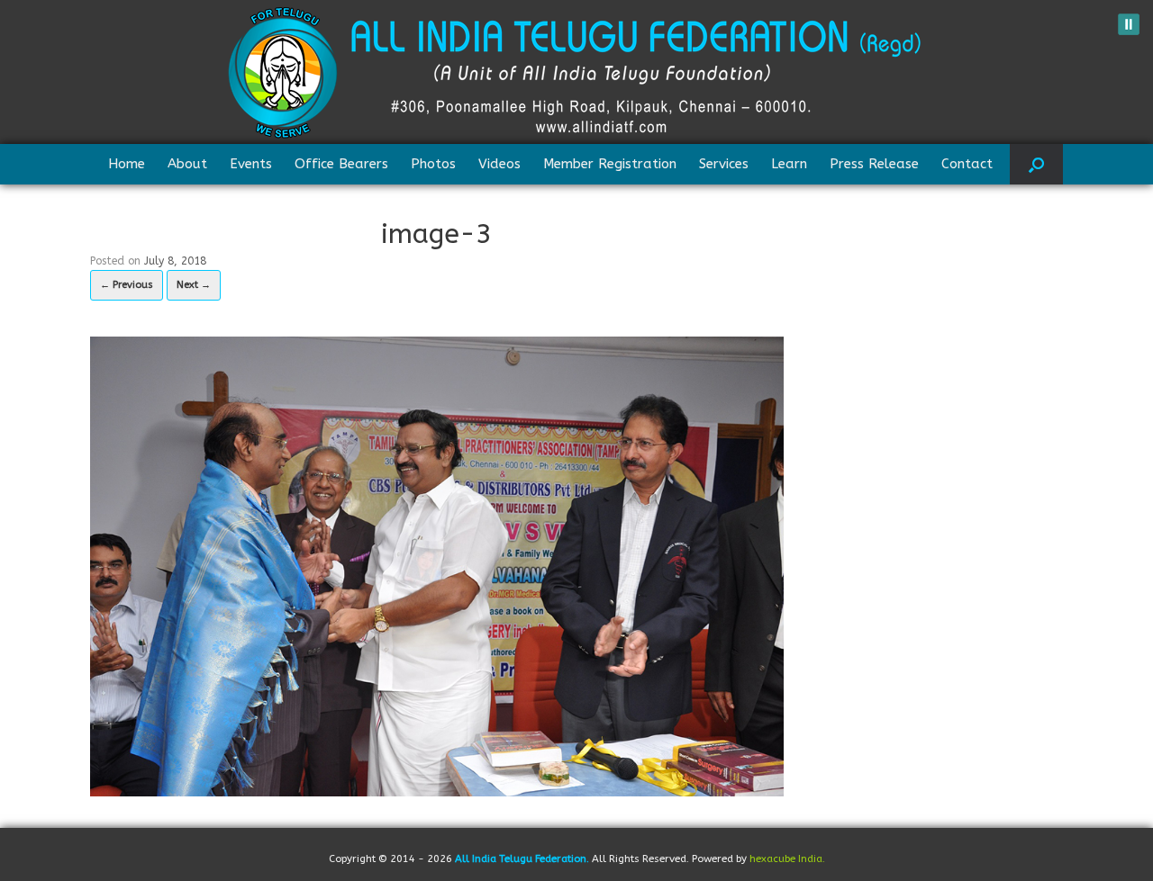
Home (126, 164)
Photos (433, 164)
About (187, 164)
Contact (967, 164)
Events (251, 164)
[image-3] (437, 564)
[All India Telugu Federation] (576, 71)
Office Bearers (341, 164)
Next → (194, 285)
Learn (789, 164)
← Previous (126, 285)
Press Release (874, 164)
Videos (499, 164)
